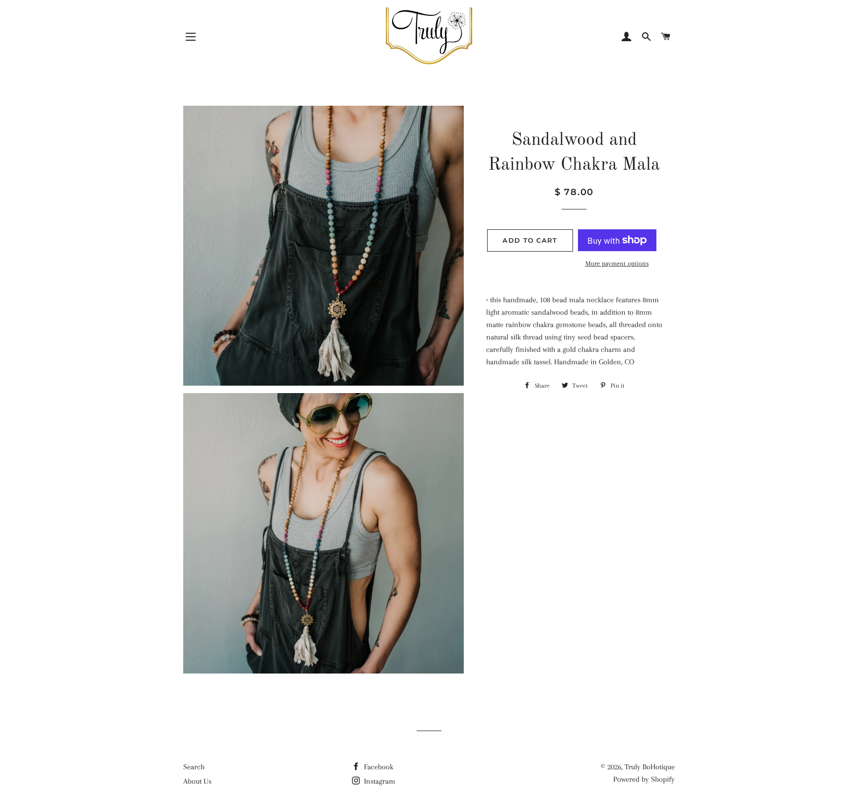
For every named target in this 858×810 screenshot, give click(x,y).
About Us (197, 781)
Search (194, 766)
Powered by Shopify (644, 779)
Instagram (378, 781)
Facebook (377, 766)
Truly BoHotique (650, 766)
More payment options (617, 263)
